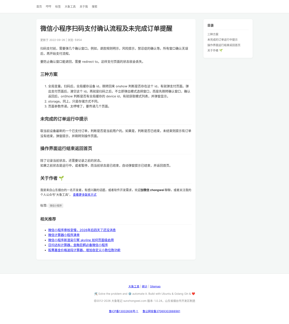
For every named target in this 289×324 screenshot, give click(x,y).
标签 (58, 6)
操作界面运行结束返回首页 (223, 44)
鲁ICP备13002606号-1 (124, 311)
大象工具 (70, 6)
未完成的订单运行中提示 (222, 39)
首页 (39, 6)
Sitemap (155, 286)
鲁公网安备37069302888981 (161, 311)
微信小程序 (56, 205)
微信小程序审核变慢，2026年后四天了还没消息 (82, 230)
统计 (144, 286)
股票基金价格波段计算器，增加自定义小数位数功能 (84, 250)
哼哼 (48, 6)
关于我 (84, 6)
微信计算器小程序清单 (64, 235)
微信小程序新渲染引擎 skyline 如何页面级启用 (81, 240)
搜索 (94, 6)
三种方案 (212, 34)
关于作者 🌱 (215, 50)
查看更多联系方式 (85, 195)
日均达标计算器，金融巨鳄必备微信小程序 (78, 245)
